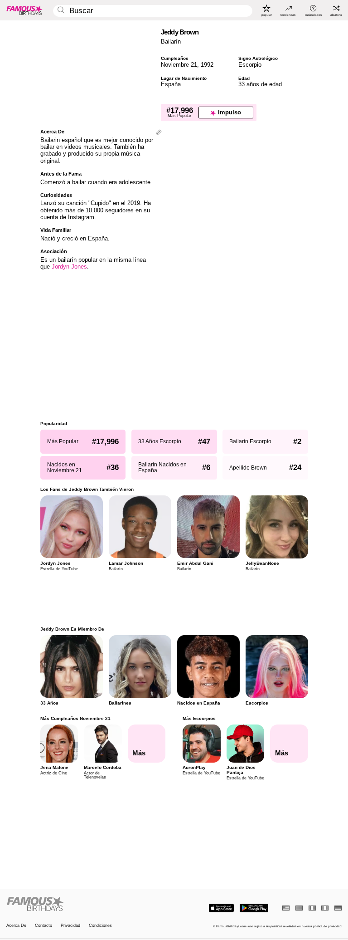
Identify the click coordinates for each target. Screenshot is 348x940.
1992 (207, 64)
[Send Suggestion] (158, 133)
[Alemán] (338, 908)
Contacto (43, 926)
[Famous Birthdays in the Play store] (254, 908)
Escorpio (249, 64)
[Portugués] (299, 908)
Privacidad (70, 926)
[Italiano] (325, 908)
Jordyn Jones (69, 266)
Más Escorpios (199, 718)
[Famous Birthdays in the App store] (221, 908)
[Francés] (312, 908)
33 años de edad (260, 84)
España (171, 84)
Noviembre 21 (179, 64)
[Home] (88, 904)
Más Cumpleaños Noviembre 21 (75, 718)
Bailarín (171, 41)
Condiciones (100, 926)
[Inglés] (286, 908)
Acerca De (16, 926)
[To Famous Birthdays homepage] (24, 10)
